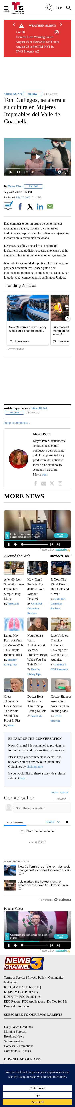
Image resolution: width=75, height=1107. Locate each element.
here (22, 778)
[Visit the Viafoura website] (62, 899)
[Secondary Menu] (9, 8)
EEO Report (12, 1001)
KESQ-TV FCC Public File (21, 987)
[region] (37, 847)
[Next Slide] (67, 318)
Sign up (64, 792)
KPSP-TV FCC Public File (21, 992)
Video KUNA (39, 408)
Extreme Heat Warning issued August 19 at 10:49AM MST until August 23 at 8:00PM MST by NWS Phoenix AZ (37, 44)
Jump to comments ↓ (17, 422)
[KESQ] (20, 8)
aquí (44, 474)
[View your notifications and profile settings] (67, 822)
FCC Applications (33, 1001)
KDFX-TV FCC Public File (22, 996)
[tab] (15, 822)
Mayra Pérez (15, 186)
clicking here (35, 766)
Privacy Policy (37, 977)
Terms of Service (14, 977)
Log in (54, 792)
